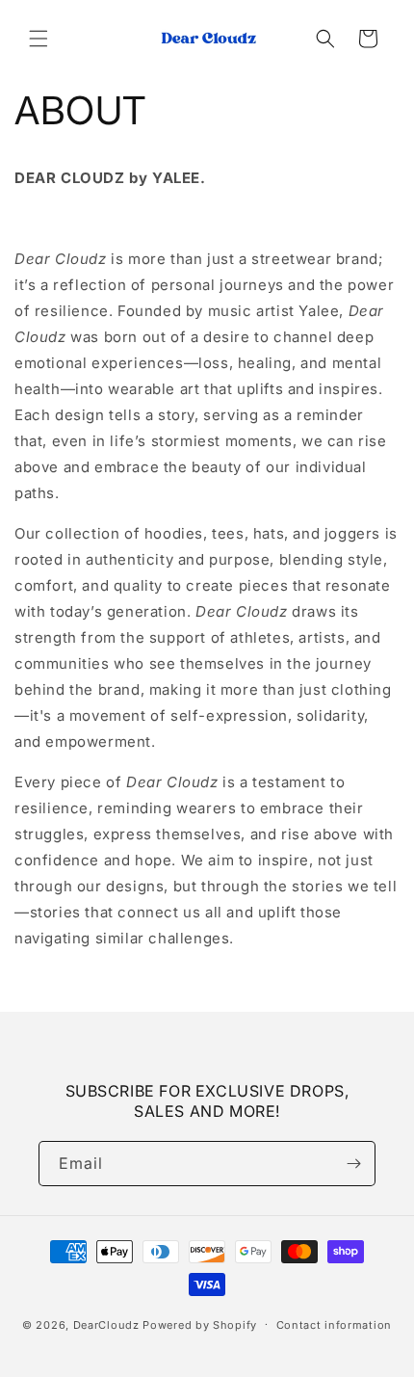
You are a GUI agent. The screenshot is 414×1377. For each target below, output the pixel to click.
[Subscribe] (353, 1163)
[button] (38, 38)
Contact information (334, 1325)
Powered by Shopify (199, 1324)
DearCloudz (106, 1324)
